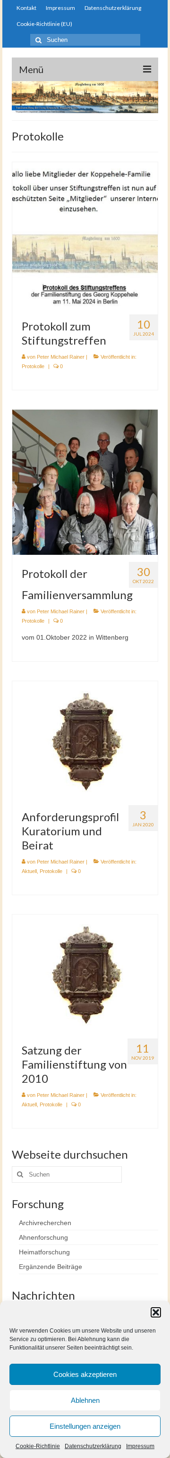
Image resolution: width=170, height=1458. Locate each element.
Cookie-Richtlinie (38, 1446)
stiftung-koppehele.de (85, 52)
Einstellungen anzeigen (85, 1426)
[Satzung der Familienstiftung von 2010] (85, 972)
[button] (156, 1312)
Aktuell (29, 871)
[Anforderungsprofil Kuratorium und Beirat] (85, 739)
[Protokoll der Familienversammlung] (85, 482)
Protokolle (33, 366)
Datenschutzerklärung (93, 1446)
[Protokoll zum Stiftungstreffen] (85, 234)
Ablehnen (85, 1400)
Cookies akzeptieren (85, 1374)
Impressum (140, 1446)
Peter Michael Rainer (61, 357)
